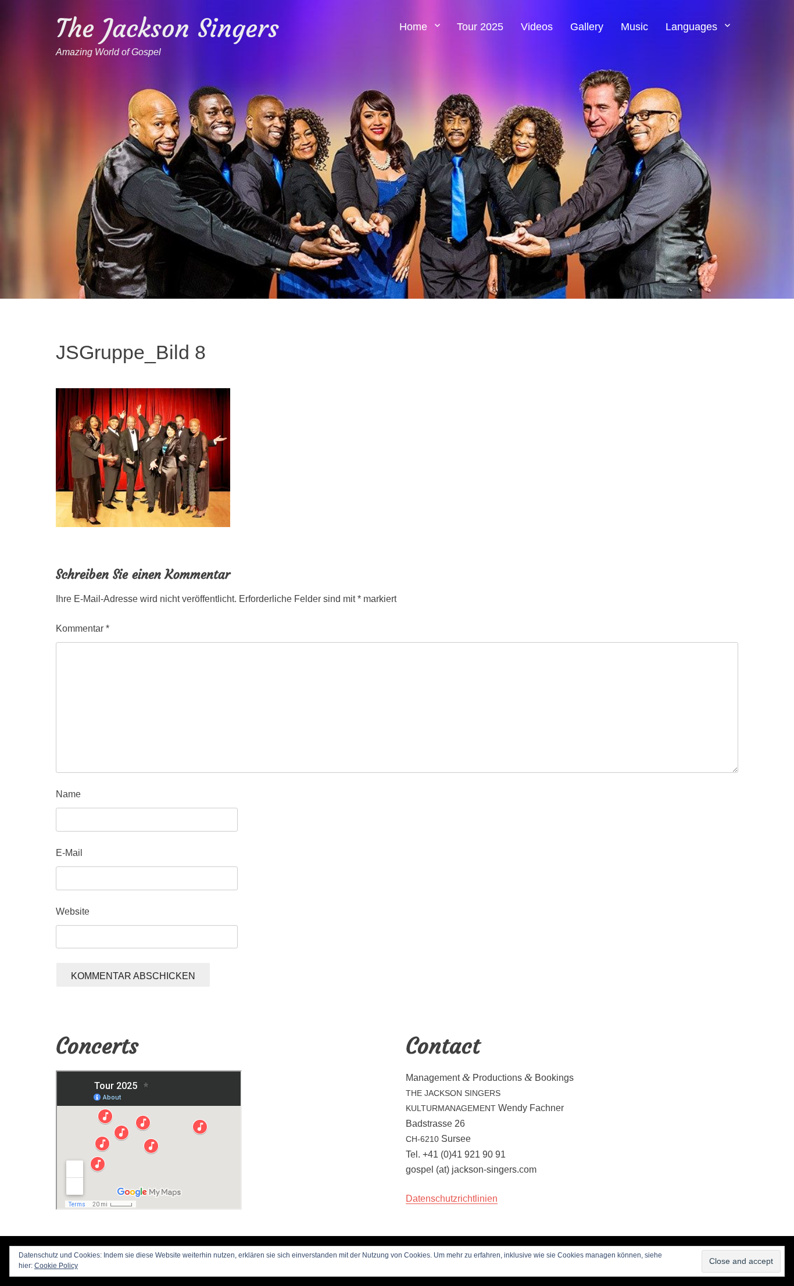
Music (634, 27)
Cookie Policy (56, 1266)
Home (413, 27)
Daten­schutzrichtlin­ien (452, 1198)
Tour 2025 (480, 27)
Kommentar (82, 628)
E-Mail (69, 853)
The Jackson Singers (167, 28)
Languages (691, 27)
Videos (537, 27)
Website (73, 911)
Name (68, 794)
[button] (143, 457)
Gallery (586, 27)
